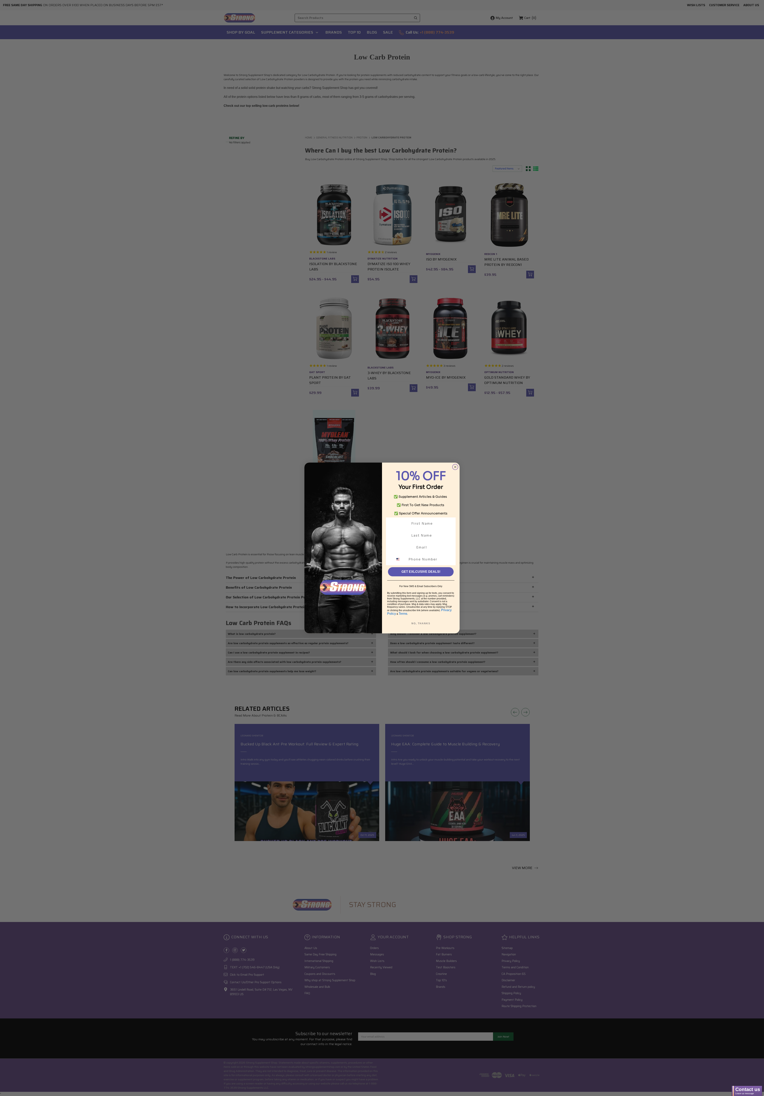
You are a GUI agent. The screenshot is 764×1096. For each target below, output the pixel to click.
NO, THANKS (420, 623)
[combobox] (400, 559)
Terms (403, 613)
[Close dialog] (455, 467)
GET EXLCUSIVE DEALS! (420, 571)
